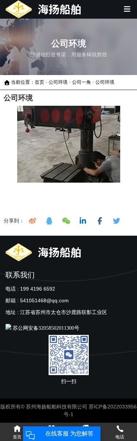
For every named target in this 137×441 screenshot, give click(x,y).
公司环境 (58, 82)
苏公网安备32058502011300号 (45, 328)
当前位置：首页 (28, 82)
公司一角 (81, 82)
